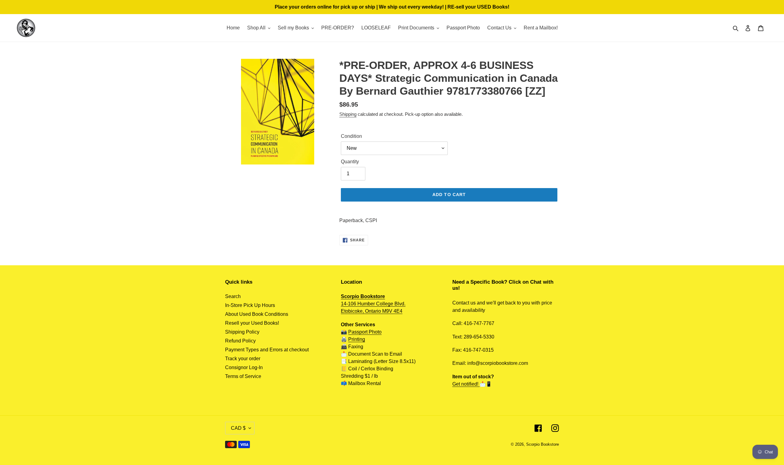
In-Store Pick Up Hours (250, 305)
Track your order (242, 358)
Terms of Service (243, 376)
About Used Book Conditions (256, 314)
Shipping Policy (242, 332)
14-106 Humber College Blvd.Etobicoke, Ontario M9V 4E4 (373, 304)
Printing (356, 339)
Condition (351, 136)
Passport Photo (365, 332)
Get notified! (466, 384)
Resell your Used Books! (252, 323)
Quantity (350, 161)
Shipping (347, 114)
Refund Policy (240, 340)
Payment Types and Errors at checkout (267, 349)
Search (233, 296)
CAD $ (238, 428)
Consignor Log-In (244, 367)
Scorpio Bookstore (542, 444)
